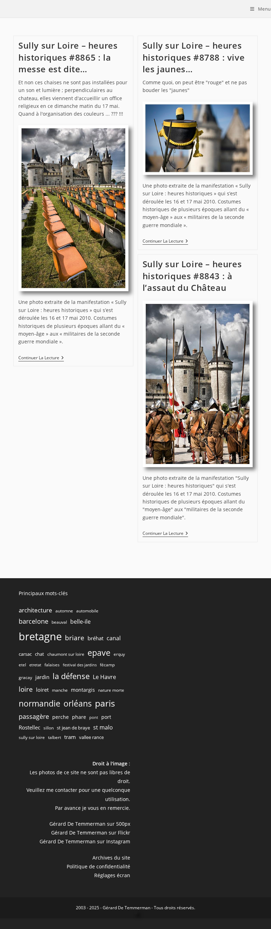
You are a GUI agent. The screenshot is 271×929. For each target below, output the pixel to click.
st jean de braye (73, 728)
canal (114, 638)
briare (74, 637)
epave (99, 652)
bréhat (95, 638)
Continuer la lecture (41, 358)
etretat (35, 664)
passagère (34, 716)
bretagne (40, 636)
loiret (42, 689)
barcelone (33, 621)
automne (64, 610)
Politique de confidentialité (98, 866)
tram (70, 736)
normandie (39, 703)
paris (105, 703)
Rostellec (29, 727)
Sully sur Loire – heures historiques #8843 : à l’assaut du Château (192, 275)
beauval (59, 622)
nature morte (111, 690)
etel (22, 665)
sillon (48, 728)
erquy (119, 654)
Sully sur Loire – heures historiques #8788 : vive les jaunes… (194, 57)
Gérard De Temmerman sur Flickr (90, 832)
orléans (78, 703)
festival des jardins (80, 664)
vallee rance (91, 737)
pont (93, 717)
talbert (54, 737)
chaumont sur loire (65, 654)
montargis (83, 689)
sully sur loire (32, 737)
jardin (42, 676)
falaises (52, 664)
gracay (25, 677)
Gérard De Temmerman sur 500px (89, 823)
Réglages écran (112, 875)
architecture (35, 610)
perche (60, 717)
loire (26, 689)
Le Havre (104, 677)
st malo (103, 727)
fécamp (107, 664)
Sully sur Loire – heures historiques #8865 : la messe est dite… (68, 57)
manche (60, 690)
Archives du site (111, 857)
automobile (87, 610)
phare (79, 717)
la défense (71, 676)
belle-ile (80, 621)
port (106, 717)
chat (39, 654)
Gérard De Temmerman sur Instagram (85, 841)
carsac (25, 654)
